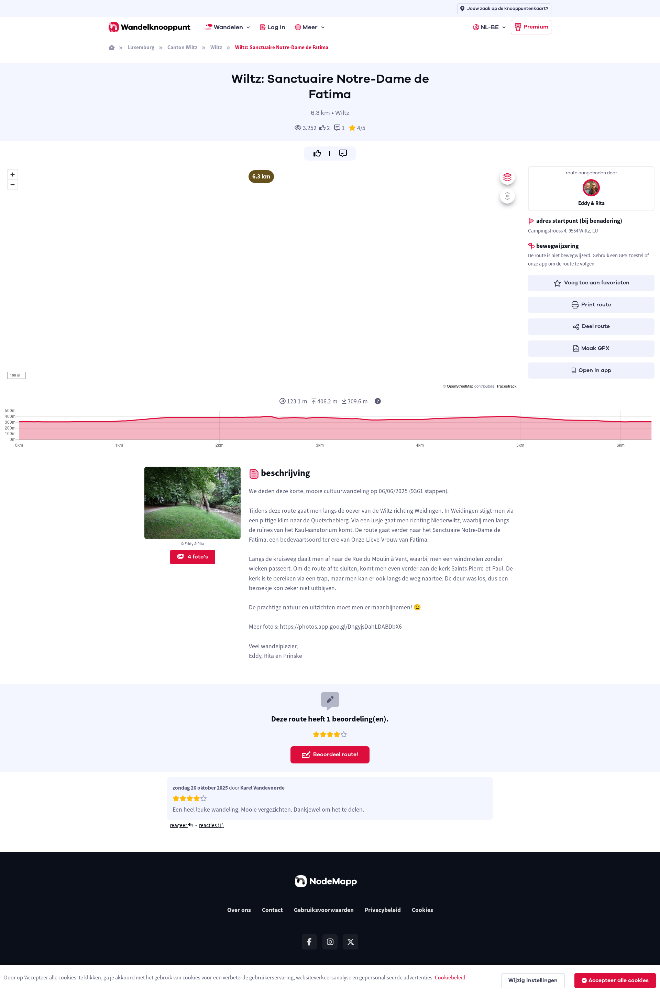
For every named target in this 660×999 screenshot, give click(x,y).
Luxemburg (141, 47)
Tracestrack (506, 386)
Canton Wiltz (182, 47)
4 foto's (197, 557)
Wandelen (228, 27)
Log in (276, 27)
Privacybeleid (383, 910)
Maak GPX (595, 348)
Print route (596, 304)
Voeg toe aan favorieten (596, 282)
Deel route (596, 326)
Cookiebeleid (450, 977)
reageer (179, 825)
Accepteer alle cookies (618, 980)
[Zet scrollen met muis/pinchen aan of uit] (507, 196)
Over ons (239, 910)
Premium (536, 27)
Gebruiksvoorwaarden (324, 910)
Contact (272, 910)
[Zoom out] (13, 184)
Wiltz (216, 47)
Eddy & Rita (591, 203)
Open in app (595, 370)
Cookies (422, 910)
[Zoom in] (13, 175)
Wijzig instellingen (533, 980)
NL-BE (490, 27)
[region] (261, 278)
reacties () (211, 825)
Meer (310, 27)
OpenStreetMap (460, 386)
